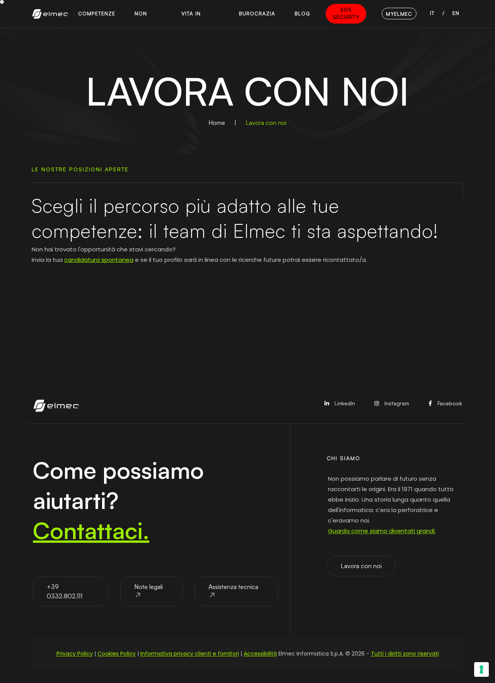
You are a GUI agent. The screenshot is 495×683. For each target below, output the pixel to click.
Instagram (396, 403)
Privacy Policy (74, 653)
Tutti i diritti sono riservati (405, 653)
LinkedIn (344, 403)
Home (216, 122)
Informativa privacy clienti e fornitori (189, 653)
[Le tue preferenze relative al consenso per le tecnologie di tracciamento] (481, 669)
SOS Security (346, 13)
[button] (96, 13)
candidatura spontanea (98, 260)
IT (432, 13)
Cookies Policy (116, 653)
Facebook (449, 403)
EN (455, 13)
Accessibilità (260, 653)
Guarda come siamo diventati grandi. (382, 531)
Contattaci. (91, 530)
